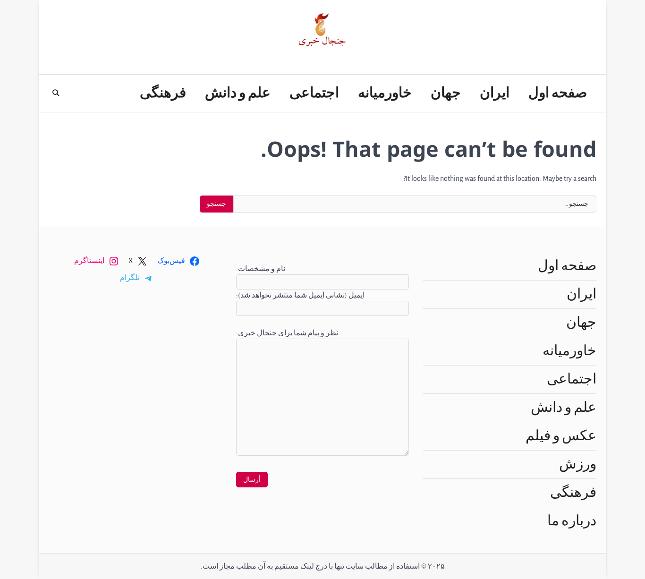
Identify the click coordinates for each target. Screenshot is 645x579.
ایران (494, 93)
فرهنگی (163, 93)
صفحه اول (557, 93)
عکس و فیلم (561, 436)
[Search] (56, 93)
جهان (446, 93)
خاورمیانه (385, 93)
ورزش (577, 464)
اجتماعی (314, 93)
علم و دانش (238, 93)
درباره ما (571, 521)
